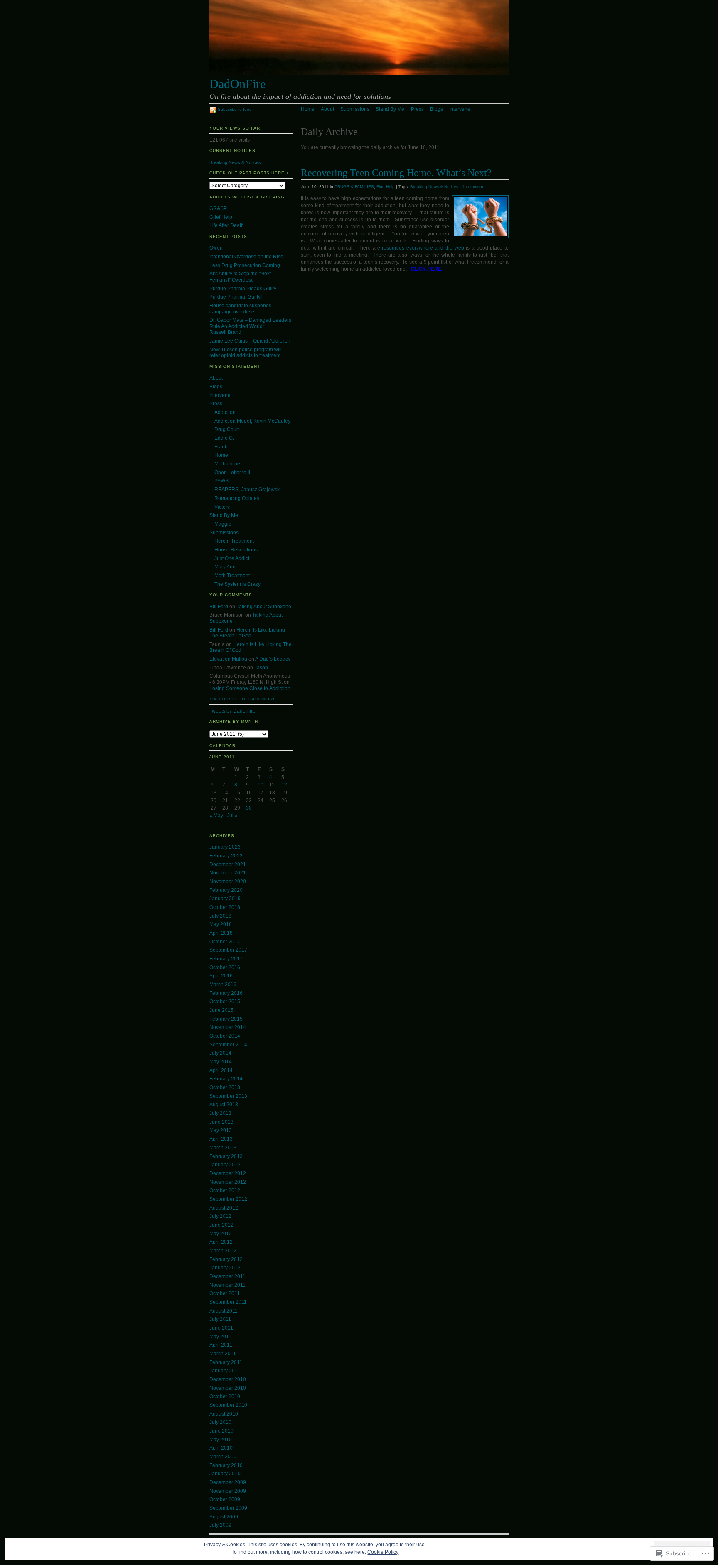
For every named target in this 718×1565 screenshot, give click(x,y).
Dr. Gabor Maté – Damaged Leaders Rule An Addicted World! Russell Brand (250, 326)
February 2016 (226, 993)
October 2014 (224, 1036)
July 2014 (220, 1053)
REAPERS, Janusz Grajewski (247, 489)
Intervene (459, 109)
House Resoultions (236, 550)
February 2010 (226, 1465)
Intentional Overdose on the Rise (246, 257)
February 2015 (226, 1019)
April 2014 (221, 1070)
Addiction (225, 412)
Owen (216, 248)
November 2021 (227, 873)
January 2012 (225, 1268)
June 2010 (221, 1431)
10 (260, 785)
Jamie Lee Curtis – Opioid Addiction (249, 341)
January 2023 (225, 847)
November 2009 (227, 1491)
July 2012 (220, 1216)
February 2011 (225, 1362)
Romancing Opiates (236, 498)
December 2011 (227, 1276)
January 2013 (225, 1165)
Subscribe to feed (235, 109)
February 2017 (226, 959)
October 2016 (224, 967)
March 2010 (222, 1457)
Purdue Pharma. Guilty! (235, 297)
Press (417, 109)
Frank (220, 447)
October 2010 (224, 1396)
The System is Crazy (237, 584)
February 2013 (226, 1156)
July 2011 (220, 1319)
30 (249, 808)
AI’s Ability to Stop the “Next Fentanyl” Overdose (240, 277)
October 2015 (224, 1001)
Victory (222, 507)
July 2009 (220, 1525)
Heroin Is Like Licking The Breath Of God (247, 633)
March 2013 (222, 1148)
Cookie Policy (382, 1552)
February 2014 (226, 1079)
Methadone (227, 464)
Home (308, 109)
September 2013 (228, 1096)
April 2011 (220, 1345)
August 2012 (223, 1208)
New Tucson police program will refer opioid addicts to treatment (245, 353)
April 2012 (221, 1242)
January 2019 (225, 898)
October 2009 (224, 1499)
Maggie (222, 524)
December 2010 (227, 1379)
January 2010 (225, 1474)
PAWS (221, 481)
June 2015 (221, 1010)
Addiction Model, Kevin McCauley (252, 421)
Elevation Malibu (228, 659)
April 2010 (221, 1448)
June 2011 (221, 1328)
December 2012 (227, 1173)
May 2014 (220, 1062)
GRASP (218, 208)
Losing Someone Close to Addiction (249, 688)
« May (216, 815)
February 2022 (226, 856)
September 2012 (228, 1199)
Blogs (436, 109)
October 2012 (224, 1190)
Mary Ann (225, 567)
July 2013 (220, 1113)
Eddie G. (224, 438)
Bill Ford (218, 607)
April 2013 (221, 1139)
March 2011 (222, 1354)
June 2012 (221, 1225)
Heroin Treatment (234, 541)
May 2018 (220, 924)
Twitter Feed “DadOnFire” (243, 699)
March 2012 (222, 1251)
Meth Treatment (232, 575)
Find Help (385, 186)
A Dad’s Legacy (272, 659)
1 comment (472, 186)
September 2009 (228, 1508)
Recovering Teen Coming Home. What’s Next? (396, 172)
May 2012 (220, 1234)
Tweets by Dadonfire (232, 711)
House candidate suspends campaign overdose (240, 309)
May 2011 (220, 1337)
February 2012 (226, 1259)
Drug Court (226, 429)
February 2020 (226, 890)
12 (284, 785)
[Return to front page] (359, 73)
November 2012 (227, 1182)
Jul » (232, 815)
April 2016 (221, 976)
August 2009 (223, 1517)
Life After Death (226, 225)
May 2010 (220, 1440)
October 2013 (224, 1087)
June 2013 (221, 1122)
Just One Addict (231, 558)
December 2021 (227, 864)
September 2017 (228, 950)
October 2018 (224, 907)
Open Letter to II (232, 472)
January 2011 (224, 1371)
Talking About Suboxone (263, 607)
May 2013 (220, 1130)
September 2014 (228, 1045)
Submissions (354, 109)
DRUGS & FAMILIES (354, 186)
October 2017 (224, 942)
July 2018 (220, 916)
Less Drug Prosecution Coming (244, 265)
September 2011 (228, 1302)
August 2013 (223, 1104)
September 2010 (228, 1405)
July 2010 (220, 1422)
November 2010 (227, 1388)
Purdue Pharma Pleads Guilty (242, 288)
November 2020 (227, 881)
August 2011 (223, 1311)
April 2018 (221, 933)
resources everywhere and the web (423, 248)
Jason (261, 668)
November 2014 (227, 1027)
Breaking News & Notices (434, 186)
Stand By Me (390, 109)
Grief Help (220, 217)
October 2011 (224, 1293)
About (327, 109)
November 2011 (227, 1285)
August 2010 (223, 1414)
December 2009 (227, 1482)
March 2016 (222, 984)
